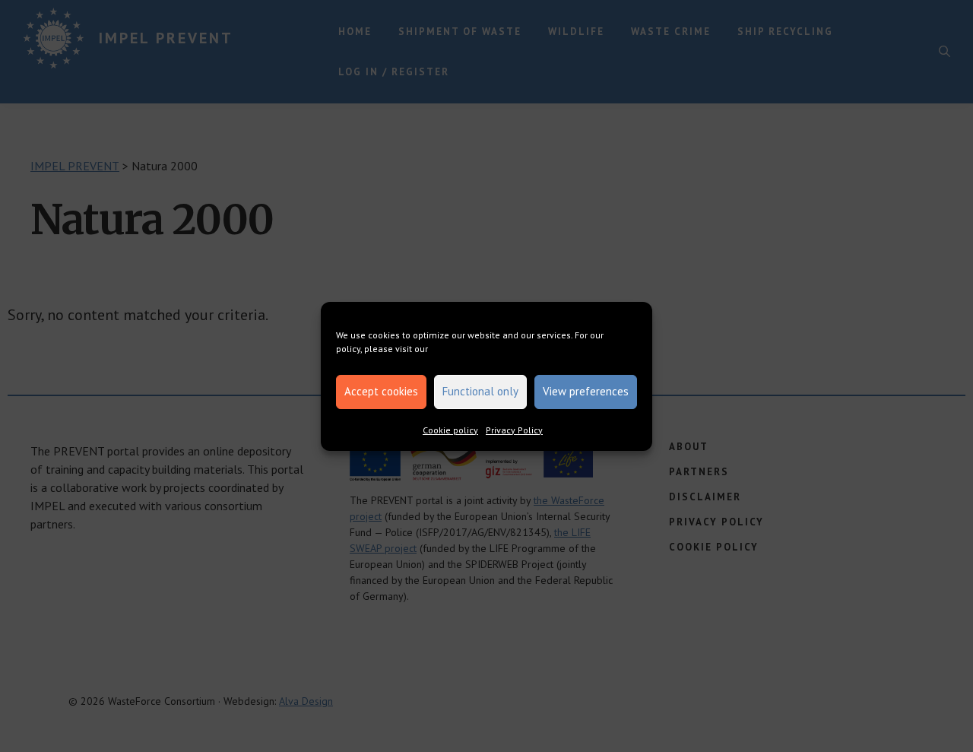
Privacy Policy (514, 430)
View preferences (586, 391)
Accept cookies (381, 391)
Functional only (480, 391)
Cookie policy (450, 430)
